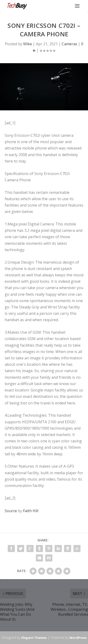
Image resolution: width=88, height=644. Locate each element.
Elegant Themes (34, 638)
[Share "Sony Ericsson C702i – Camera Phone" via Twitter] (20, 548)
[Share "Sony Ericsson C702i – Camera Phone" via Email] (39, 558)
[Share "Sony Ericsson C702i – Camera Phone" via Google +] (30, 548)
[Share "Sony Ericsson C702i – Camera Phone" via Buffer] (67, 548)
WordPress (78, 638)
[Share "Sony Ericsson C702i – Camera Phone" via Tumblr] (39, 548)
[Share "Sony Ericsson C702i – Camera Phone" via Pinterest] (49, 548)
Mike (27, 43)
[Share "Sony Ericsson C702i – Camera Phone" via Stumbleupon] (77, 548)
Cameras (69, 43)
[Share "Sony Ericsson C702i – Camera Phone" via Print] (49, 558)
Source (11, 510)
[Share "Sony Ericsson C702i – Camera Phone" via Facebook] (11, 548)
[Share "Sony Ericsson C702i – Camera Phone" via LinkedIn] (58, 548)
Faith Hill (30, 510)
